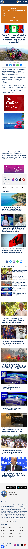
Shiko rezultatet (14, 20)
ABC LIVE (21, 1)
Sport (10, 533)
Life (20, 536)
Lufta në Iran (12, 530)
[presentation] (24, 267)
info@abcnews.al (12, 492)
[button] (2, 546)
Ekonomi (11, 536)
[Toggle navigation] (25, 2)
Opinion (3, 527)
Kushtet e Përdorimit (10, 522)
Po (4, 13)
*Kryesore (5, 187)
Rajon (2, 536)
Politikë (2, 533)
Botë (10, 527)
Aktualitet (11, 187)
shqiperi (22, 187)
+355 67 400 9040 (12, 494)
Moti (20, 533)
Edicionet (21, 530)
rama (17, 187)
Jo (4, 15)
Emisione (21, 527)
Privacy (3, 522)
